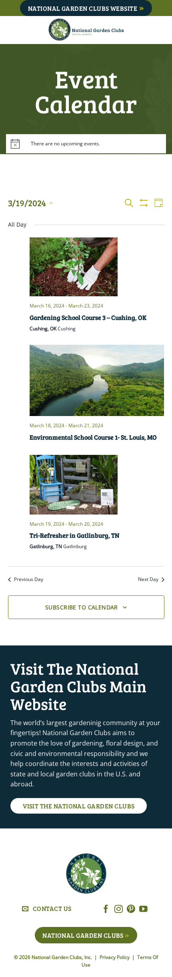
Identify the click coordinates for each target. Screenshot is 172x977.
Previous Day (28, 579)
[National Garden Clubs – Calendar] (86, 30)
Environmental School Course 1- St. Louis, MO (93, 437)
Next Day (148, 579)
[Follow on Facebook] (106, 909)
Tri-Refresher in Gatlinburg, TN (74, 535)
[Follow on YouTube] (143, 909)
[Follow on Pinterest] (131, 909)
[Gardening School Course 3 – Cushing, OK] (97, 266)
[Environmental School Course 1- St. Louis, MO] (97, 380)
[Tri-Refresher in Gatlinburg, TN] (97, 485)
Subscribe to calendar (81, 607)
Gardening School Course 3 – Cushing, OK (88, 317)
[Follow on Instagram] (118, 909)
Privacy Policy (115, 957)
